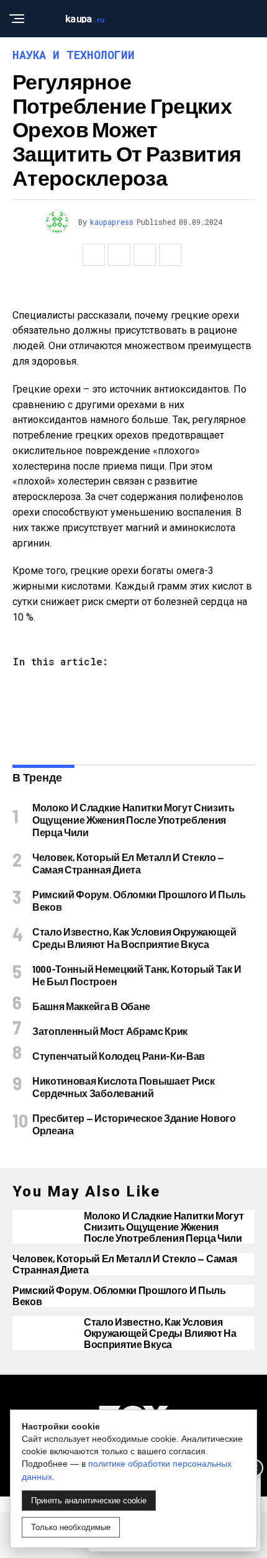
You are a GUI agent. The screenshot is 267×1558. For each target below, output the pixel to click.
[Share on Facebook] (94, 255)
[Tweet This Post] (119, 255)
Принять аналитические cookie (89, 1500)
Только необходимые (71, 1527)
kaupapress (112, 222)
